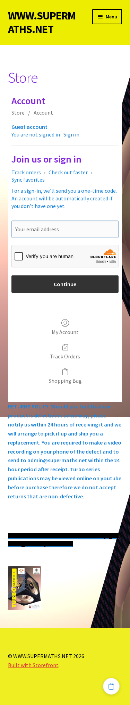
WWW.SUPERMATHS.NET (42, 22)
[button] (111, 686)
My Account (65, 332)
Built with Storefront (33, 665)
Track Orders (65, 356)
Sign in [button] (71, 134)
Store (18, 112)
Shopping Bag (65, 380)
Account (43, 112)
